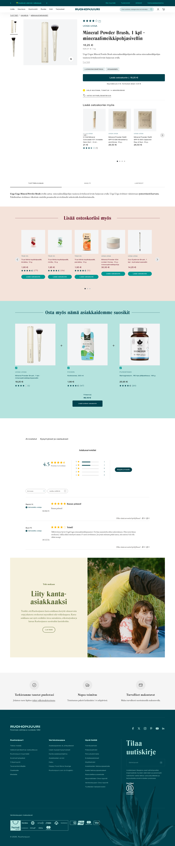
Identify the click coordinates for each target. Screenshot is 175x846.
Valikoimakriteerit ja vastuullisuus (23, 750)
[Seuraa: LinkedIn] (163, 728)
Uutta (12, 9)
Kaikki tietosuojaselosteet (95, 770)
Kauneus (21, 9)
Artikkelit (139, 3)
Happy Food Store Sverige (60, 766)
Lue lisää (86, 62)
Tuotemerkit (125, 3)
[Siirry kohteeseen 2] (14, 47)
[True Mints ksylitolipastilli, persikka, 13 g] (86, 242)
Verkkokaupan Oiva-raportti (96, 783)
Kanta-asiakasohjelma (155, 3)
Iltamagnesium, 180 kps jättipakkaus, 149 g (137, 376)
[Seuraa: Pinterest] (151, 728)
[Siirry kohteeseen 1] (14, 27)
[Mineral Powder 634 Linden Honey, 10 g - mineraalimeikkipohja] (113, 242)
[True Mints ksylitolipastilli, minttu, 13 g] (60, 242)
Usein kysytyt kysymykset (59, 750)
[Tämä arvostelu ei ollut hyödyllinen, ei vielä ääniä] (147, 518)
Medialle (13, 774)
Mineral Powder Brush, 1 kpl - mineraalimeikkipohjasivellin (27, 377)
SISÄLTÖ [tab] (87, 183)
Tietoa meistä (15, 746)
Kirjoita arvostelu (123, 469)
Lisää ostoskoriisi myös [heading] (98, 105)
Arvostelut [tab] (31, 439)
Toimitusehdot (91, 746)
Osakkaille (14, 770)
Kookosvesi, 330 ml (75, 376)
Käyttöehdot (90, 762)
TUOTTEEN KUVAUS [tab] (35, 183)
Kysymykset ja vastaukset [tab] (54, 439)
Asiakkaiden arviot (56, 758)
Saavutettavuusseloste (94, 774)
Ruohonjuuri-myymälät (19, 754)
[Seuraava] (46, 3)
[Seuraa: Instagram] (145, 728)
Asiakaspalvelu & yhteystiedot (61, 746)
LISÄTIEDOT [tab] (139, 183)
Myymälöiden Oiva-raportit (96, 778)
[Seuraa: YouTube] (157, 728)
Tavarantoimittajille (17, 766)
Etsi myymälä (110, 3)
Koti (50, 9)
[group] (94, 130)
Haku (51, 762)
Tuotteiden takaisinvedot (95, 787)
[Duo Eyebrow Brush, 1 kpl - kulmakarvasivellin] (140, 242)
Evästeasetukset (92, 758)
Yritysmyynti (15, 762)
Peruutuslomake (92, 754)
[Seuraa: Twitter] (139, 728)
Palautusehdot (91, 750)
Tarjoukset (60, 9)
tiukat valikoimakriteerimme (43, 700)
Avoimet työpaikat (17, 758)
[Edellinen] (10, 3)
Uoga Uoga (90, 26)
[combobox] (135, 9)
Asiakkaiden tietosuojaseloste (97, 766)
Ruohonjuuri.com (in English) (61, 770)
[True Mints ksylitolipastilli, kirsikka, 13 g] (33, 242)
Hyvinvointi (32, 9)
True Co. (24, 256)
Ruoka (43, 9)
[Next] (162, 135)
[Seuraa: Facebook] (133, 728)
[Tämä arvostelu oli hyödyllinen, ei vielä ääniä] (143, 518)
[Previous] (85, 135)
